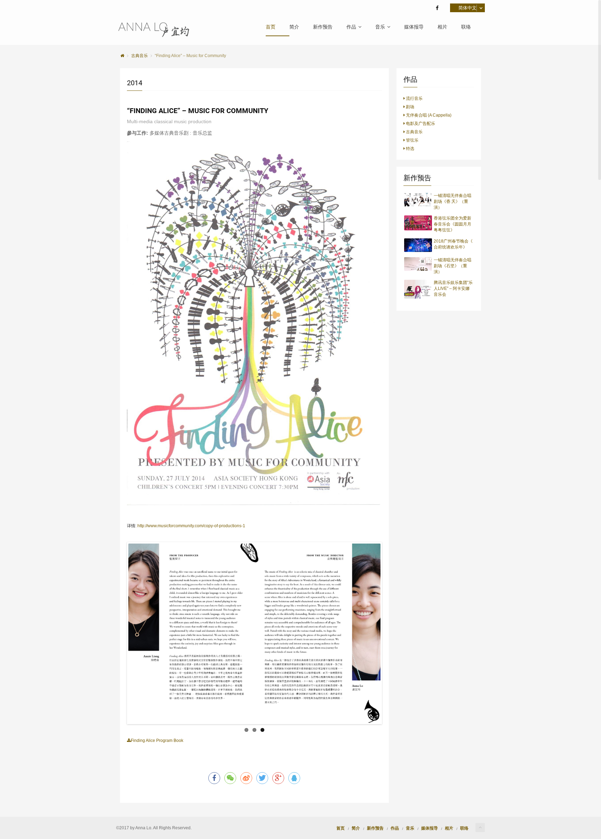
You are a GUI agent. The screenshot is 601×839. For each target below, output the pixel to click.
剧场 (409, 106)
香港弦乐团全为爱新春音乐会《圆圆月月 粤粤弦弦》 (452, 224)
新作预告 (322, 27)
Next (391, 633)
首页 (270, 27)
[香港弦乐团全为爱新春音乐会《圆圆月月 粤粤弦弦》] (418, 222)
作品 (351, 27)
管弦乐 (411, 140)
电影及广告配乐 (420, 123)
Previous (118, 633)
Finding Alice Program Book (157, 740)
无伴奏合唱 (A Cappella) (428, 115)
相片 (442, 27)
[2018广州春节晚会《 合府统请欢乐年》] (418, 245)
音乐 (380, 27)
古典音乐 (414, 131)
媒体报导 (414, 27)
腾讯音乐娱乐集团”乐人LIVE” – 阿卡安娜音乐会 (453, 288)
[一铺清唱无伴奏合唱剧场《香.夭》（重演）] (418, 199)
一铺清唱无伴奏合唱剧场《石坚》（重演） (452, 266)
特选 (409, 148)
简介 (294, 27)
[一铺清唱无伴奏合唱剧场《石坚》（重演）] (418, 264)
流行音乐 (414, 98)
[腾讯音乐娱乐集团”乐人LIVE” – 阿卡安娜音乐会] (418, 289)
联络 (466, 27)
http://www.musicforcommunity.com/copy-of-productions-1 (191, 525)
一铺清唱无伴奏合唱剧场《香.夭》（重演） (452, 201)
